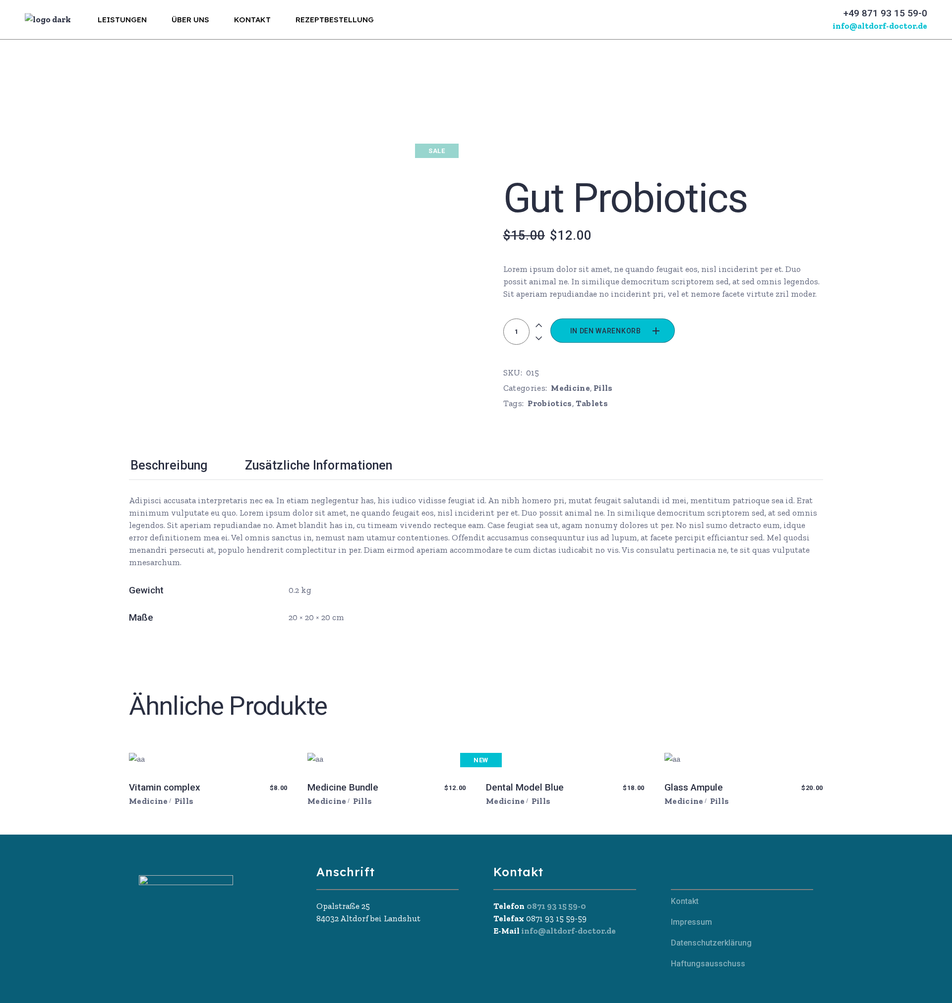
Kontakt (685, 901)
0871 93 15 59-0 (556, 906)
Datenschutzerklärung (711, 943)
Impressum (691, 922)
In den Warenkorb (605, 331)
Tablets (592, 403)
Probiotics (550, 403)
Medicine (570, 388)
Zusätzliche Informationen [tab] (318, 465)
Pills (603, 388)
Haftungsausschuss (708, 963)
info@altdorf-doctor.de (568, 931)
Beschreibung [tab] (168, 465)
